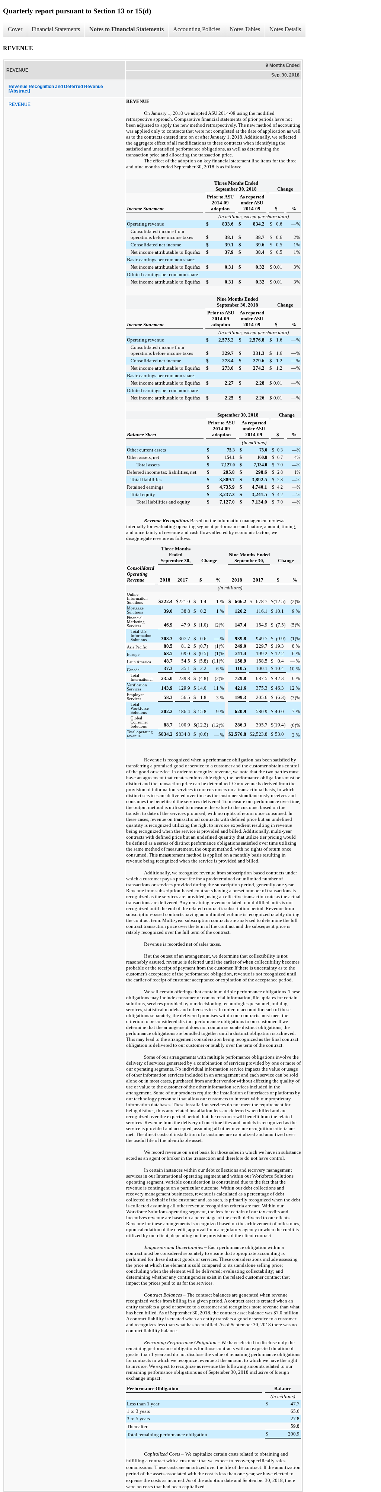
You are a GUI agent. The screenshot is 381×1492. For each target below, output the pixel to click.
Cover (15, 29)
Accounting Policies (196, 29)
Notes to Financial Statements (126, 29)
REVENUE (20, 104)
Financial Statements (56, 29)
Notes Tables (245, 29)
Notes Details (285, 29)
